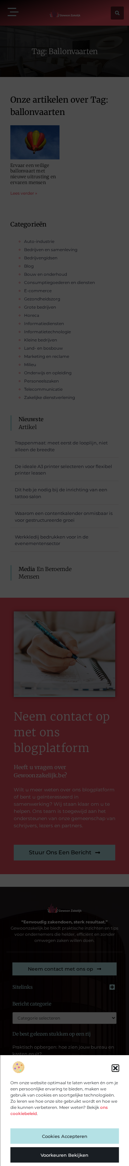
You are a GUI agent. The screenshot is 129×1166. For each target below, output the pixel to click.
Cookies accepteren (64, 1136)
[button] (115, 1068)
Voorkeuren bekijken (64, 1155)
